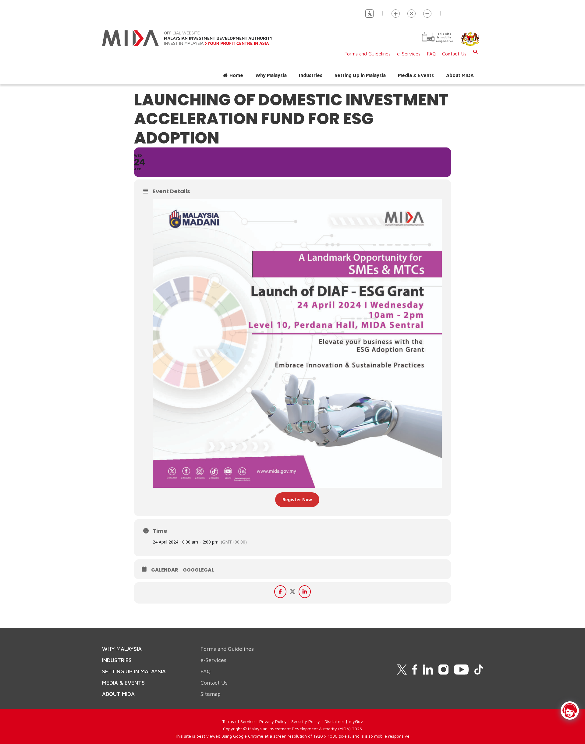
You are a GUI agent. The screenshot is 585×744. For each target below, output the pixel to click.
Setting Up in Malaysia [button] (360, 75)
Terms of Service (238, 721)
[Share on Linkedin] (305, 591)
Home (236, 75)
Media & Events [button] (416, 75)
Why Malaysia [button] (271, 75)
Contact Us (454, 53)
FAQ (431, 53)
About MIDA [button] (460, 75)
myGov (356, 721)
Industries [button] (310, 75)
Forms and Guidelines (367, 53)
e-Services (408, 53)
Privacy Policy (273, 721)
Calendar (164, 570)
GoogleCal (198, 570)
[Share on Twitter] (292, 591)
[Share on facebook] (280, 591)
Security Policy (305, 721)
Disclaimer (334, 721)
